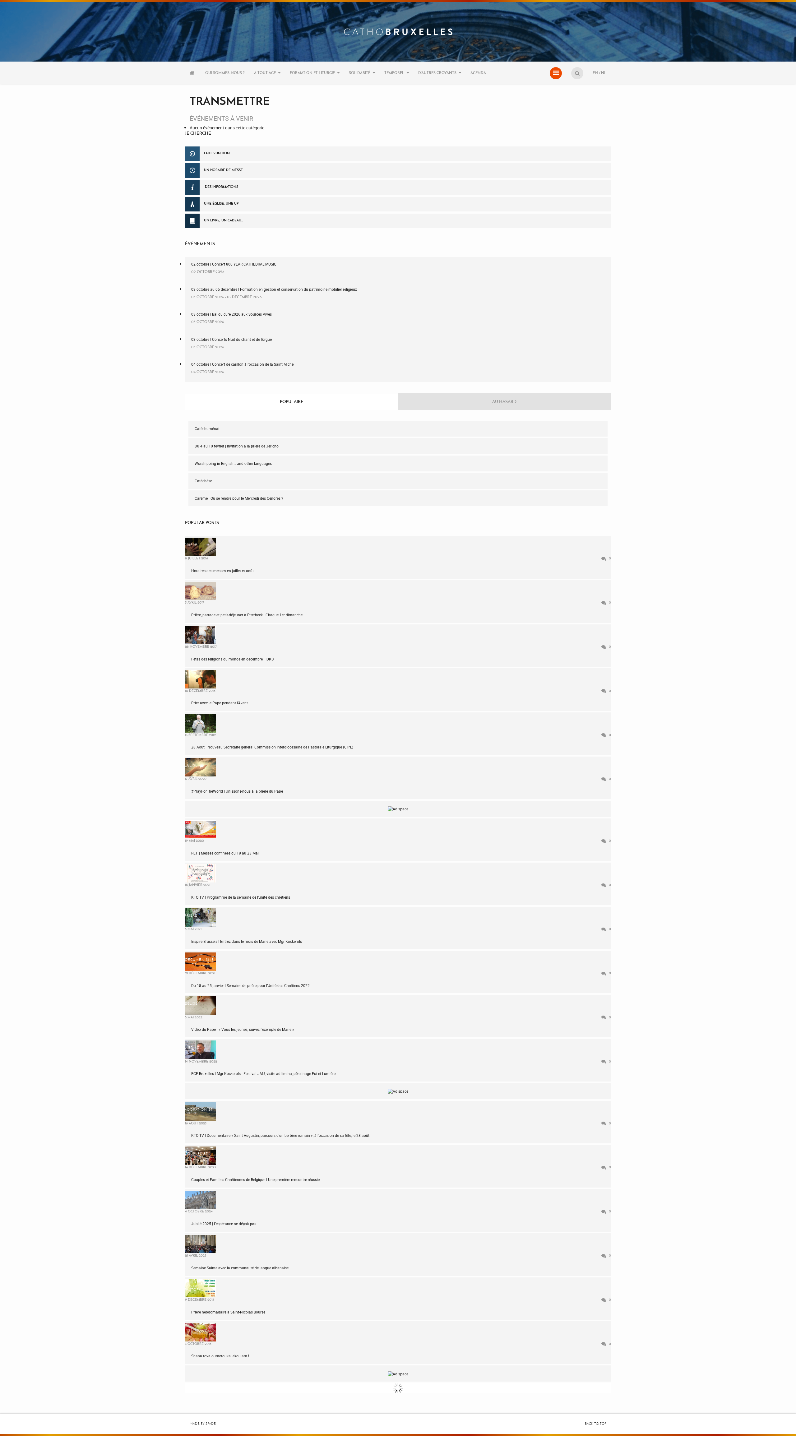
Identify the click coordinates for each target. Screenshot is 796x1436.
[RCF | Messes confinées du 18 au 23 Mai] (200, 829)
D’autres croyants (437, 72)
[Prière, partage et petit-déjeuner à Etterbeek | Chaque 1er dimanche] (200, 591)
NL (603, 72)
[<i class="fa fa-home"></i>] (193, 73)
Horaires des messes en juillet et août (222, 570)
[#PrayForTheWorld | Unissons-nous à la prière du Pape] (200, 767)
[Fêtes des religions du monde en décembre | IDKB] (200, 635)
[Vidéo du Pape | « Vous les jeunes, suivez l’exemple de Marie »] (200, 1005)
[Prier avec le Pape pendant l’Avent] (200, 679)
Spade (211, 1424)
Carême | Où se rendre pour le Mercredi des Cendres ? (239, 498)
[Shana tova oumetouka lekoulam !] (200, 1332)
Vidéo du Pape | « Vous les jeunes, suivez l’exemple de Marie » (242, 1029)
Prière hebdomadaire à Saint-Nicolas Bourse (228, 1311)
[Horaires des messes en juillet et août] (200, 547)
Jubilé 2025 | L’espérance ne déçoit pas (223, 1223)
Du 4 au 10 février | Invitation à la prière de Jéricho (237, 445)
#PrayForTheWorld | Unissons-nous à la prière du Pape (237, 791)
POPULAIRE (291, 401)
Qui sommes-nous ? (225, 72)
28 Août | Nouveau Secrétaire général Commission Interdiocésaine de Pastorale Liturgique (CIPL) (272, 746)
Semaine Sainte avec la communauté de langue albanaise (240, 1267)
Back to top (595, 1424)
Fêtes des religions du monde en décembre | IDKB (232, 658)
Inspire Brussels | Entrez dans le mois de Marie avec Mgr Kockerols (246, 941)
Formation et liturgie (312, 72)
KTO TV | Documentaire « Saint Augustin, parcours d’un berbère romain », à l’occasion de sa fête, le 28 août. (280, 1135)
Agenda (478, 72)
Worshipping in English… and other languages (233, 463)
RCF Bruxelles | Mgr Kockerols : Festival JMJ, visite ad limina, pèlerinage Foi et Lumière (263, 1073)
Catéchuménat (207, 428)
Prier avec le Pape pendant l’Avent (219, 702)
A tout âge (265, 72)
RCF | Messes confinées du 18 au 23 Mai (225, 852)
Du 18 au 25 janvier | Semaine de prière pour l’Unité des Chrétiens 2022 (250, 985)
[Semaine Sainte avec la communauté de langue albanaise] (200, 1244)
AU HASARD (504, 401)
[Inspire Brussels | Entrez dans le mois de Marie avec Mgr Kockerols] (200, 917)
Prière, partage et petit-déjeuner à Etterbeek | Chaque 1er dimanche (247, 614)
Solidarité (359, 72)
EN (595, 72)
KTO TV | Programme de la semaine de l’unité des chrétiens (240, 897)
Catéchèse (203, 480)
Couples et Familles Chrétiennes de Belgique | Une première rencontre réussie (255, 1179)
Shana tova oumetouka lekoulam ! (220, 1355)
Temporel (394, 72)
